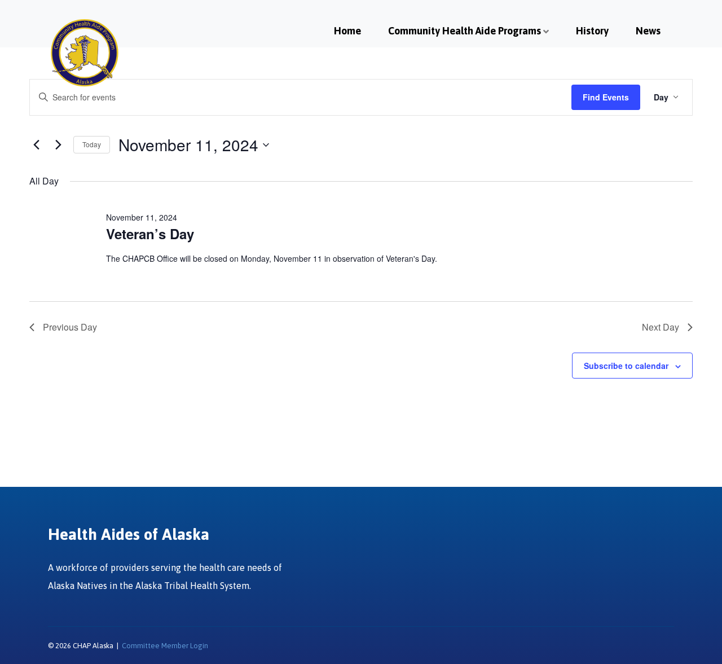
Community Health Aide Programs (464, 31)
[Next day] (58, 145)
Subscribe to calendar (626, 365)
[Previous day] (36, 145)
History (592, 31)
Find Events (606, 97)
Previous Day (70, 326)
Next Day (660, 326)
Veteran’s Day (150, 233)
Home (347, 31)
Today (91, 144)
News (648, 31)
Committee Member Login (165, 645)
